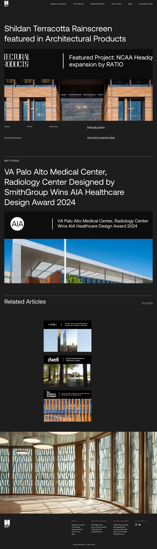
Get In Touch (116, 4)
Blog (130, 4)
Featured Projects (97, 4)
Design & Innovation (58, 4)
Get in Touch (76, 532)
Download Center (146, 4)
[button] (144, 52)
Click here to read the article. (101, 137)
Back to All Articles (147, 303)
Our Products (78, 4)
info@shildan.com (96, 532)
